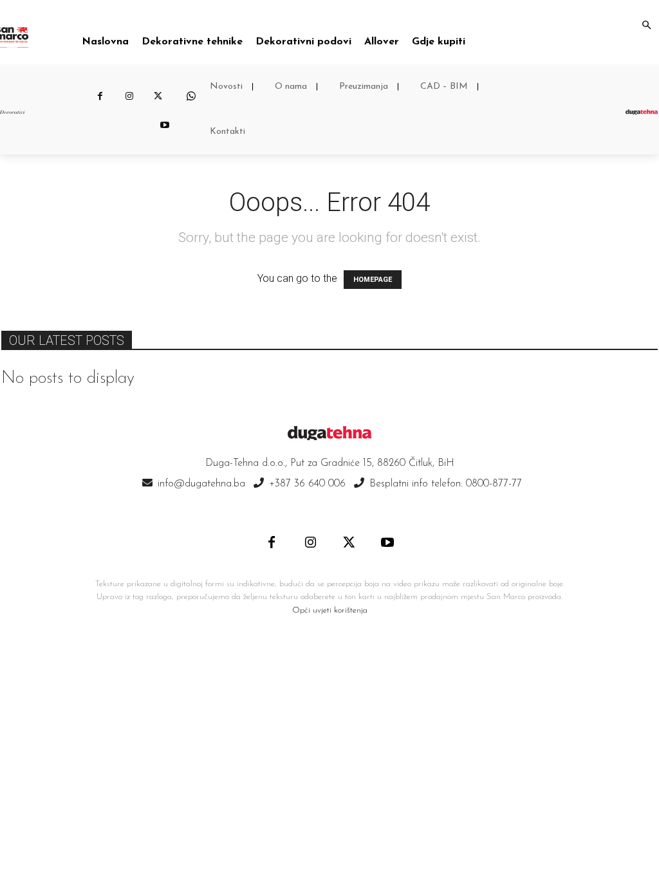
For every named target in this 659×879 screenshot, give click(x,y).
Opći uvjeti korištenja (329, 610)
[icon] (191, 96)
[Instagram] (129, 97)
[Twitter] (158, 97)
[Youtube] (164, 126)
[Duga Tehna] (642, 112)
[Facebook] (100, 97)
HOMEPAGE (372, 279)
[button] (646, 25)
